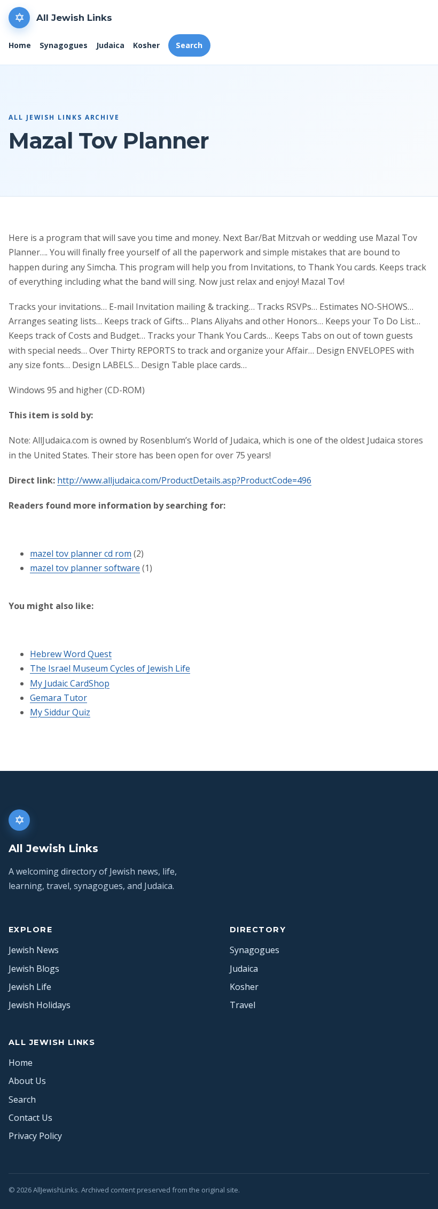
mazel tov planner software (85, 568)
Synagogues (64, 45)
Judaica (110, 45)
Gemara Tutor (58, 698)
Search (189, 45)
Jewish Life (30, 987)
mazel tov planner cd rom (80, 553)
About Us (27, 1081)
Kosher (146, 45)
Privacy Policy (35, 1136)
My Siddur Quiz (60, 712)
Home (20, 45)
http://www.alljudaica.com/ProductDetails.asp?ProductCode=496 (184, 480)
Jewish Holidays (40, 1005)
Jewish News (34, 950)
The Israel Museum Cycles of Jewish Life (110, 668)
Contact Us (30, 1118)
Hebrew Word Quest (71, 654)
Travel (242, 1005)
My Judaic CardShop (70, 683)
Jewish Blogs (34, 968)
